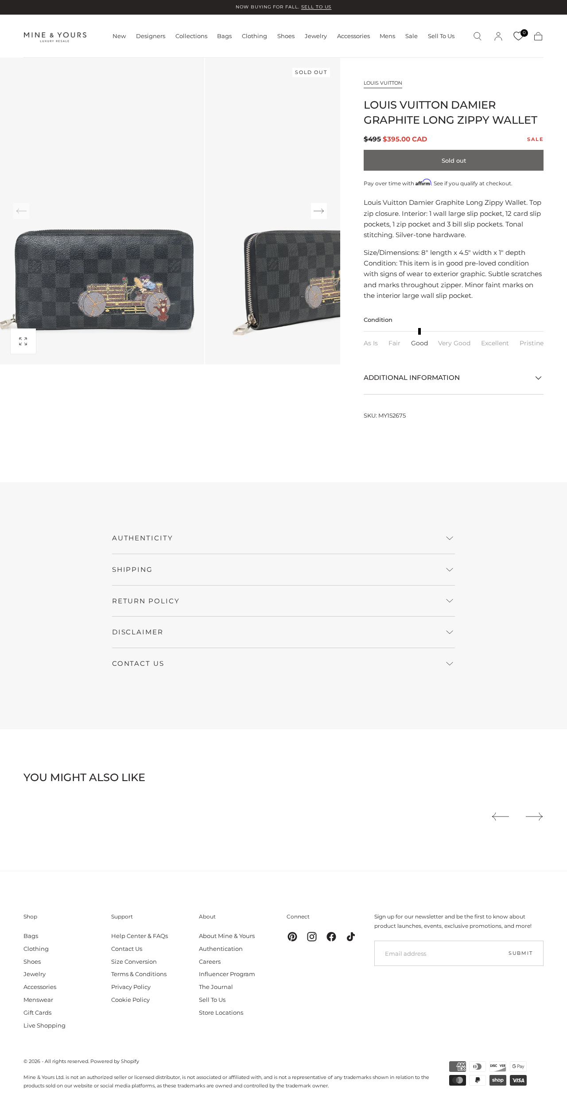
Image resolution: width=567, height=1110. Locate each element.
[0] (518, 36)
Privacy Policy (131, 986)
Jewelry (316, 36)
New (119, 36)
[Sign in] (498, 36)
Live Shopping (44, 1025)
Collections (191, 36)
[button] (477, 36)
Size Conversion (134, 961)
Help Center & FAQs (139, 935)
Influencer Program (227, 973)
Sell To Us (441, 36)
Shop (30, 916)
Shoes (286, 36)
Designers (150, 36)
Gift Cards (37, 1012)
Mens (387, 36)
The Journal (216, 986)
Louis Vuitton (383, 83)
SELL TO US (316, 6)
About (207, 916)
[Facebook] (331, 936)
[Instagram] (312, 936)
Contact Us (126, 948)
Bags (224, 36)
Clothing (254, 36)
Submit (521, 953)
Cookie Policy (130, 999)
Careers (210, 961)
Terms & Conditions (139, 973)
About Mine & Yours (227, 935)
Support (122, 916)
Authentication (221, 948)
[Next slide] (319, 211)
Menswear (38, 999)
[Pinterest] (292, 936)
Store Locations (221, 1012)
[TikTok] (351, 936)
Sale (411, 36)
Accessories (353, 36)
